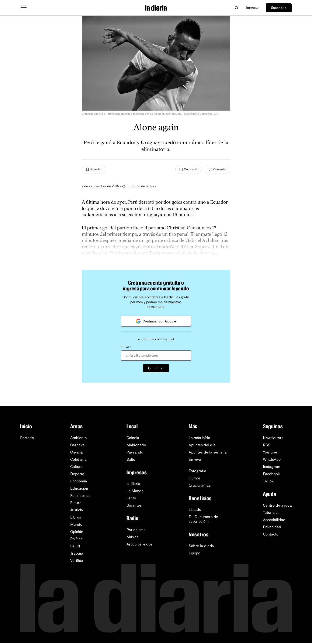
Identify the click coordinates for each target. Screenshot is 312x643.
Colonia (132, 437)
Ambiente (78, 437)
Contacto (270, 534)
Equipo (194, 553)
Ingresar (252, 8)
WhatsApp (272, 459)
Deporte (77, 474)
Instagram (271, 466)
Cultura (76, 466)
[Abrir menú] (23, 7)
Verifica (76, 560)
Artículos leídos (139, 544)
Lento (131, 498)
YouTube (270, 452)
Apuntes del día (202, 445)
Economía (78, 481)
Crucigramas (199, 485)
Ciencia (76, 452)
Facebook (271, 474)
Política (76, 539)
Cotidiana (78, 459)
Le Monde (135, 491)
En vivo (195, 459)
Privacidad (272, 527)
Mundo (76, 524)
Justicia (76, 510)
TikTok (268, 481)
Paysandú (134, 452)
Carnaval (78, 445)
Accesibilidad (274, 519)
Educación (79, 488)
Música (132, 537)
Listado (195, 509)
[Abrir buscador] (236, 8)
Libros (75, 517)
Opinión (76, 531)
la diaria (133, 483)
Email (126, 347)
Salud (75, 546)
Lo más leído (199, 437)
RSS (266, 445)
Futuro (76, 502)
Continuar (156, 368)
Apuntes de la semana (208, 452)
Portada (27, 437)
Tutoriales (271, 512)
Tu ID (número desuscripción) (203, 519)
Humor (194, 478)
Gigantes (134, 505)
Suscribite (279, 8)
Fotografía (197, 471)
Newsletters (273, 437)
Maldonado (136, 445)
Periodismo (136, 529)
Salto (130, 459)
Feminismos (80, 495)
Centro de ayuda (277, 505)
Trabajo (76, 553)
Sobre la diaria (201, 546)
